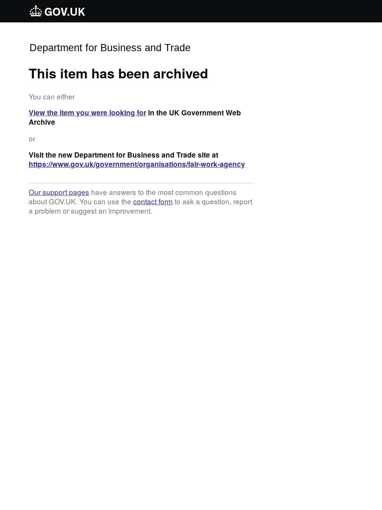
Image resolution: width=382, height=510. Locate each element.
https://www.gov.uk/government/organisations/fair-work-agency (137, 164)
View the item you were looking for (87, 113)
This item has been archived (118, 73)
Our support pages (59, 192)
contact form (153, 201)
